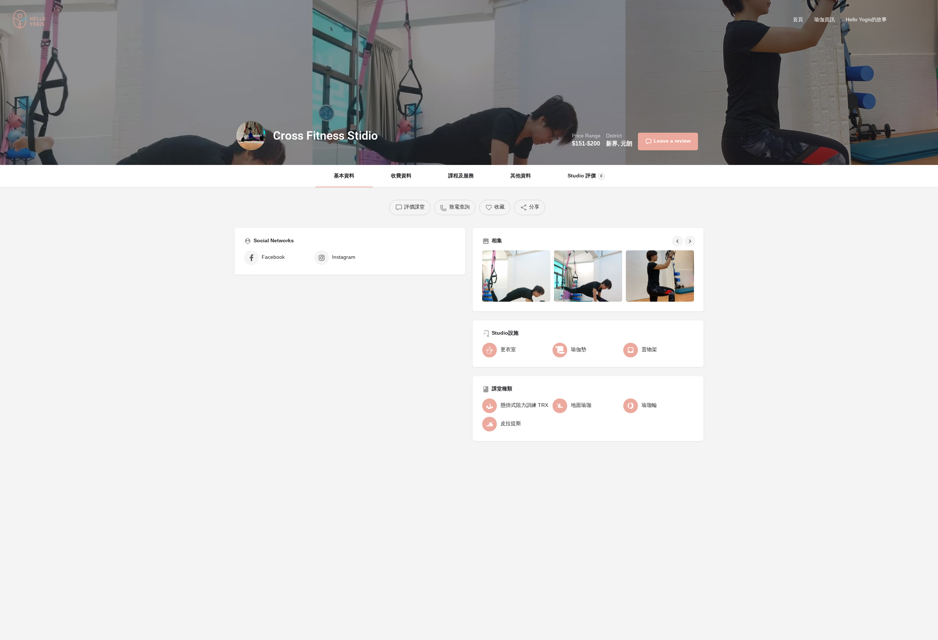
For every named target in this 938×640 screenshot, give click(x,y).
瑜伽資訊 (824, 20)
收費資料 (401, 176)
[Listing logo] (251, 135)
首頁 (798, 20)
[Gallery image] (516, 276)
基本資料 (344, 176)
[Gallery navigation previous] (678, 241)
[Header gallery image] (156, 82)
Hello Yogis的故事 (866, 20)
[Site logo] (29, 20)
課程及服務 (461, 176)
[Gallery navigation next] (690, 241)
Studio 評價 (585, 176)
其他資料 (520, 176)
